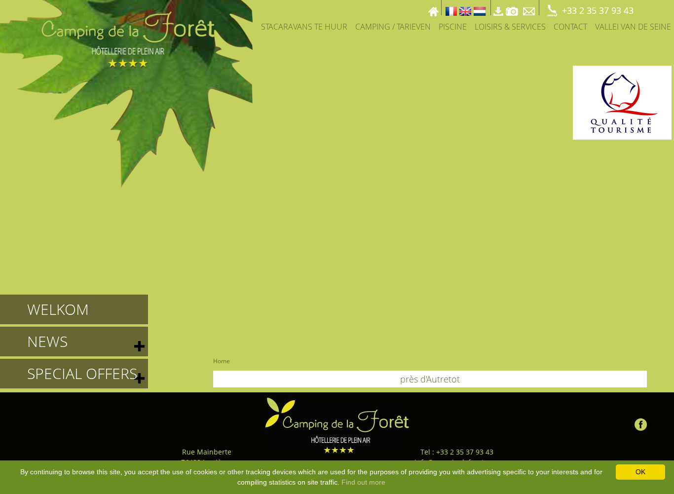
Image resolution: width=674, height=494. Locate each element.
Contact (570, 26)
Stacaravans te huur (304, 26)
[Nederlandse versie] (480, 7)
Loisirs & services (510, 26)
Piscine (453, 26)
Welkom (58, 309)
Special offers (82, 373)
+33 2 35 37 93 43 (598, 10)
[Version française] (451, 7)
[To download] (498, 7)
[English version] (465, 7)
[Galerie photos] (512, 7)
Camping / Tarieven (393, 26)
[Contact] (530, 7)
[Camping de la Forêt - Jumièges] (337, 425)
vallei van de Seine (633, 26)
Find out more (363, 482)
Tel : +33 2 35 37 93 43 (456, 451)
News (47, 341)
